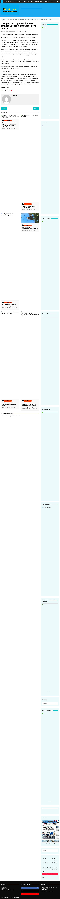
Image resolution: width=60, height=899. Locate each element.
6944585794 (4, 888)
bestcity (3, 31)
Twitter (5, 90)
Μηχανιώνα (3, 887)
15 (54, 865)
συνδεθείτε (17, 416)
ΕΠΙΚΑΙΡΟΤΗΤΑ (38, 1)
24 (43, 869)
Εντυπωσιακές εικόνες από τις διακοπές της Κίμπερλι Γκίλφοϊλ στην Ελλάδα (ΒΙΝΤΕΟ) (9, 124)
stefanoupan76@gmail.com (7, 889)
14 (52, 865)
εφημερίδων (53, 843)
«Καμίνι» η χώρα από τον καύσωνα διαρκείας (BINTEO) (30, 228)
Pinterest (11, 90)
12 (47, 865)
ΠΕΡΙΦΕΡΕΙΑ (13, 1)
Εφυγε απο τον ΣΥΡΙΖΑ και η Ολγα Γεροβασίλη (29, 207)
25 (45, 869)
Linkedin (8, 90)
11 (45, 865)
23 (56, 867)
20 (50, 867)
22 (54, 867)
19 (47, 867)
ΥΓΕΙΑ (32, 1)
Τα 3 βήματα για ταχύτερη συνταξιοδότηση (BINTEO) (9, 305)
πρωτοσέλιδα (49, 843)
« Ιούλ (43, 877)
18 (45, 867)
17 (43, 867)
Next (35, 108)
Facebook (2, 90)
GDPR (52, 1)
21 (52, 867)
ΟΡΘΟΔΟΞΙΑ (26, 1)
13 (50, 865)
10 (43, 865)
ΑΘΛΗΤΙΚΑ (19, 1)
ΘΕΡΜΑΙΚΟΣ (6, 1)
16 (56, 865)
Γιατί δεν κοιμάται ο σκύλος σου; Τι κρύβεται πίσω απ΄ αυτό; (9, 404)
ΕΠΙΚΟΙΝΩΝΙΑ (46, 1)
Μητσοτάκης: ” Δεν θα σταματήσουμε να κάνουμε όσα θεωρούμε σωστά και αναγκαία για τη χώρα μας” (29, 405)
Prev (4, 108)
